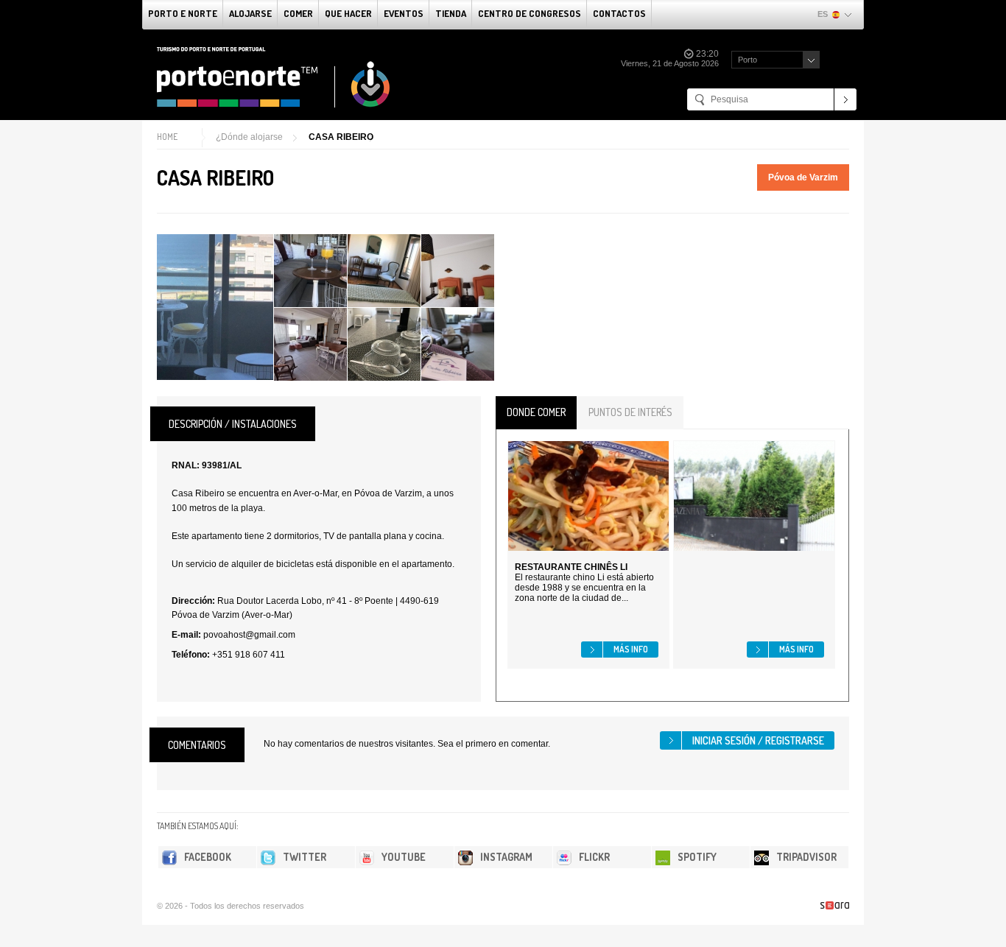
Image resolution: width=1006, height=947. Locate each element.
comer (298, 13)
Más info (630, 649)
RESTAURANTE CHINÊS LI (571, 567)
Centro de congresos (529, 13)
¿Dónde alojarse (249, 137)
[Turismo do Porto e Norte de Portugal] (274, 77)
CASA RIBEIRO (341, 137)
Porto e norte (182, 13)
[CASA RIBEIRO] (215, 307)
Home (167, 136)
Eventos (403, 13)
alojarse (250, 13)
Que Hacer (348, 13)
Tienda (450, 13)
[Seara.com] (834, 905)
